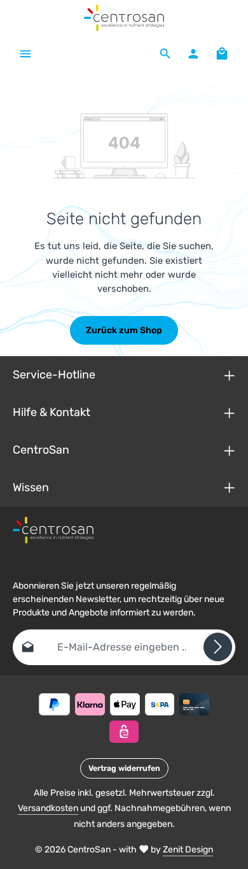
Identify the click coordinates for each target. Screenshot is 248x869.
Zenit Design (188, 849)
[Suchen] (165, 53)
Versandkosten (48, 808)
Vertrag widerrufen (124, 768)
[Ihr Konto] (193, 53)
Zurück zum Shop (124, 330)
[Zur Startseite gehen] (124, 17)
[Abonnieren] (217, 647)
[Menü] (25, 53)
